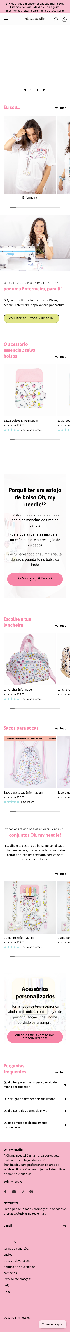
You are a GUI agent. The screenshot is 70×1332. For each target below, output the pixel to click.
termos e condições (17, 1248)
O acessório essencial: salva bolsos (20, 350)
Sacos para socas (21, 728)
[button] (25, 90)
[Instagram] (22, 1191)
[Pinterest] (31, 1191)
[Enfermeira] (30, 155)
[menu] (6, 20)
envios (8, 1254)
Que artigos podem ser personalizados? (30, 1099)
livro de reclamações (17, 1279)
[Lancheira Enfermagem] (30, 659)
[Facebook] (5, 1191)
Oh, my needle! (20, 1317)
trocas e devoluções (17, 1260)
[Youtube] (14, 1191)
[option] (35, 60)
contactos (10, 1273)
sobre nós (10, 1242)
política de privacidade (19, 1267)
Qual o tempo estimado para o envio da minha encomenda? (30, 1084)
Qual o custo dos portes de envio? (26, 1110)
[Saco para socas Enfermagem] (30, 762)
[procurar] (56, 20)
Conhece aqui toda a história (31, 318)
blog (7, 1291)
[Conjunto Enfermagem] (30, 907)
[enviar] (64, 1225)
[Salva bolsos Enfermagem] (30, 390)
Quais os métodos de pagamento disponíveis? (26, 1125)
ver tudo (60, 108)
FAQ (6, 1285)
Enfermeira (29, 197)
